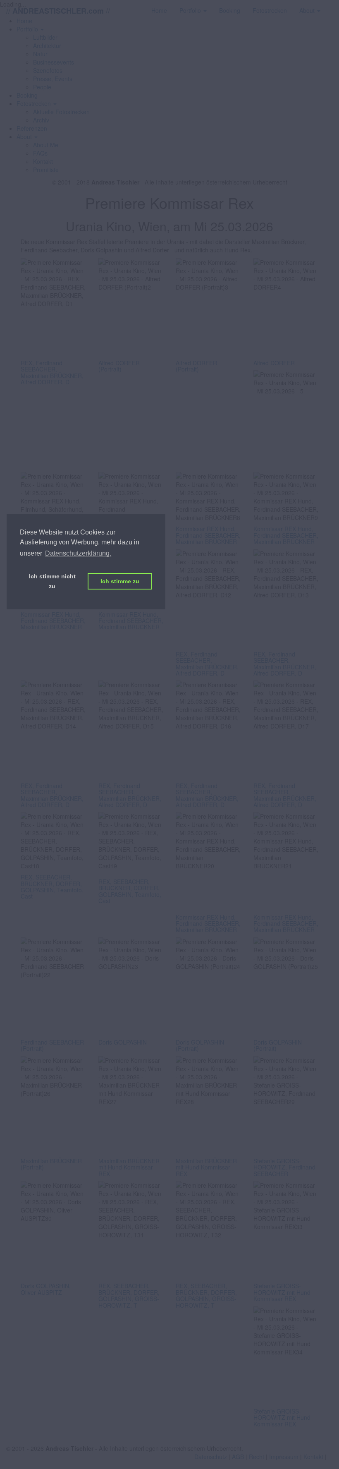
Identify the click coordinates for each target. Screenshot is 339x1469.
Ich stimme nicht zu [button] (52, 581)
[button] (30, 29)
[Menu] (333, 6)
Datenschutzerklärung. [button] (78, 553)
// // (58, 10)
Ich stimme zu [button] (119, 581)
